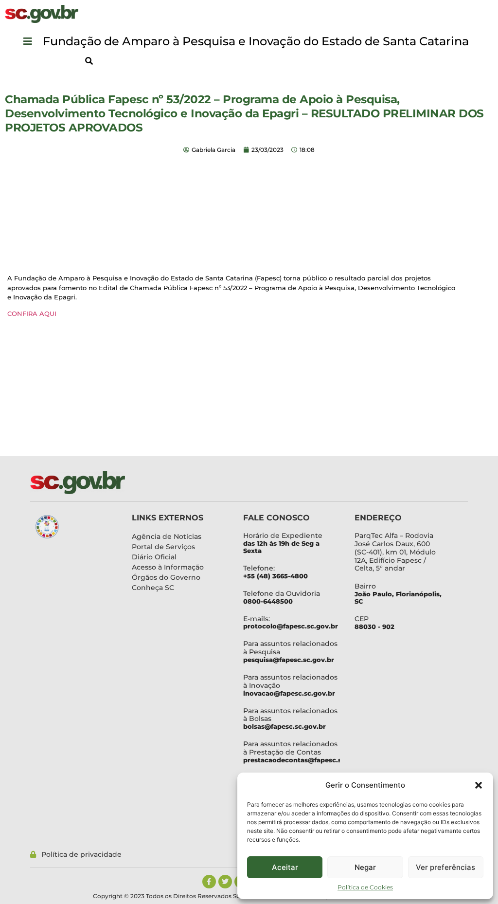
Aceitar (285, 867)
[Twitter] (225, 881)
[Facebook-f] (209, 881)
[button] (478, 785)
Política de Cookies (365, 887)
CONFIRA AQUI (31, 313)
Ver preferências (445, 867)
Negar (365, 867)
